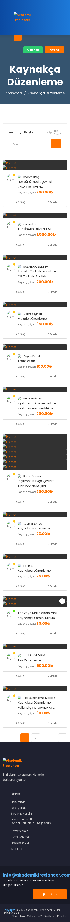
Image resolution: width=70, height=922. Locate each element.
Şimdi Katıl (49, 894)
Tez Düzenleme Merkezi (39, 698)
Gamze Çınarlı (32, 314)
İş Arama (16, 848)
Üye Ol (54, 50)
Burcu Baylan (32, 476)
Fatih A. (28, 566)
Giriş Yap (33, 50)
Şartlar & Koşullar (22, 813)
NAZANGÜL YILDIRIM (35, 266)
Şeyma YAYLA (32, 523)
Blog (14, 916)
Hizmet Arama (20, 836)
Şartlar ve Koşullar (55, 916)
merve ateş (31, 177)
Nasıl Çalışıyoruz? (31, 916)
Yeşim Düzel (31, 356)
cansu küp (30, 224)
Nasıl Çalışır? (18, 807)
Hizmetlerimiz (19, 831)
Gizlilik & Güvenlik (22, 819)
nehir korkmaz (32, 398)
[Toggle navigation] (18, 38)
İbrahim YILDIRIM (34, 655)
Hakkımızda (18, 802)
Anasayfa (13, 93)
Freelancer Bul (20, 842)
